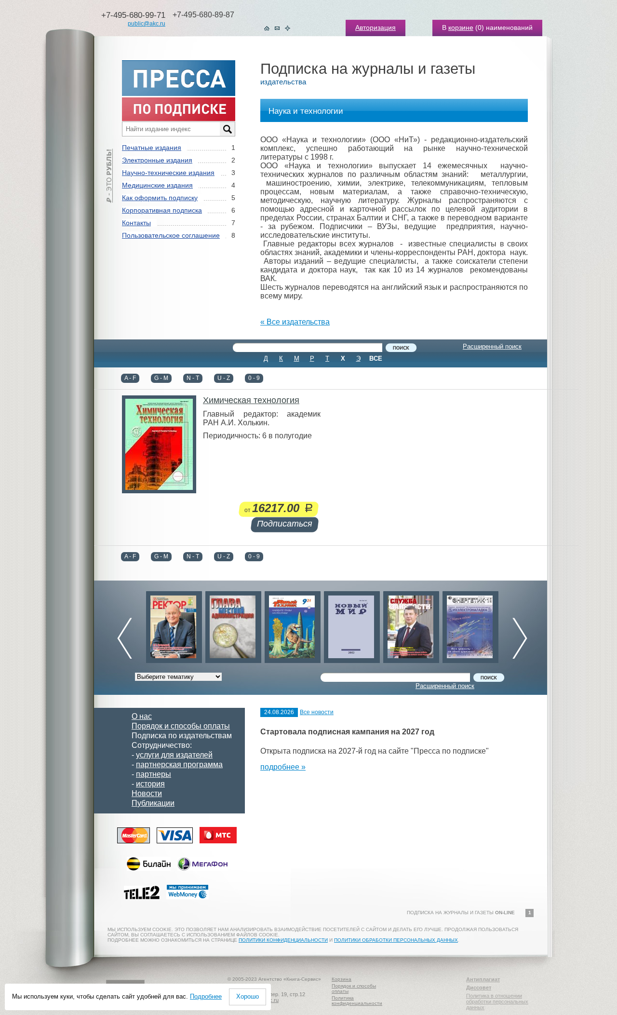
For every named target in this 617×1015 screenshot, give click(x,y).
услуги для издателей (174, 755)
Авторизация (375, 27)
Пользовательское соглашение (171, 235)
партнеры (153, 774)
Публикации (153, 803)
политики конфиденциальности (283, 940)
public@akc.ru (146, 23)
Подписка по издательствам (182, 735)
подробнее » (283, 767)
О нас (142, 716)
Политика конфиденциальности (357, 1000)
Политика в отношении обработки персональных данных (497, 1001)
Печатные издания (151, 147)
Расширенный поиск (492, 346)
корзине (460, 27)
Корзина (341, 979)
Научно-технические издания (168, 172)
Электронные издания (157, 160)
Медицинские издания (157, 185)
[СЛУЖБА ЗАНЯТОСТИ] (411, 624)
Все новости (317, 712)
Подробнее (206, 996)
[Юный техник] (293, 624)
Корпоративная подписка (162, 210)
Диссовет (478, 987)
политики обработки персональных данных (396, 940)
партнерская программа (179, 764)
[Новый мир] (352, 624)
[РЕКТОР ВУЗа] (174, 624)
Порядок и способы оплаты (181, 726)
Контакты (136, 223)
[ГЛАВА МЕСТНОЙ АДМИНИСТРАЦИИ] (233, 624)
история (150, 784)
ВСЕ (375, 358)
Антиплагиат (483, 979)
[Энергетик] (470, 624)
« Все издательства (295, 322)
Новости (147, 793)
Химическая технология (251, 400)
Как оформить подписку (160, 198)
